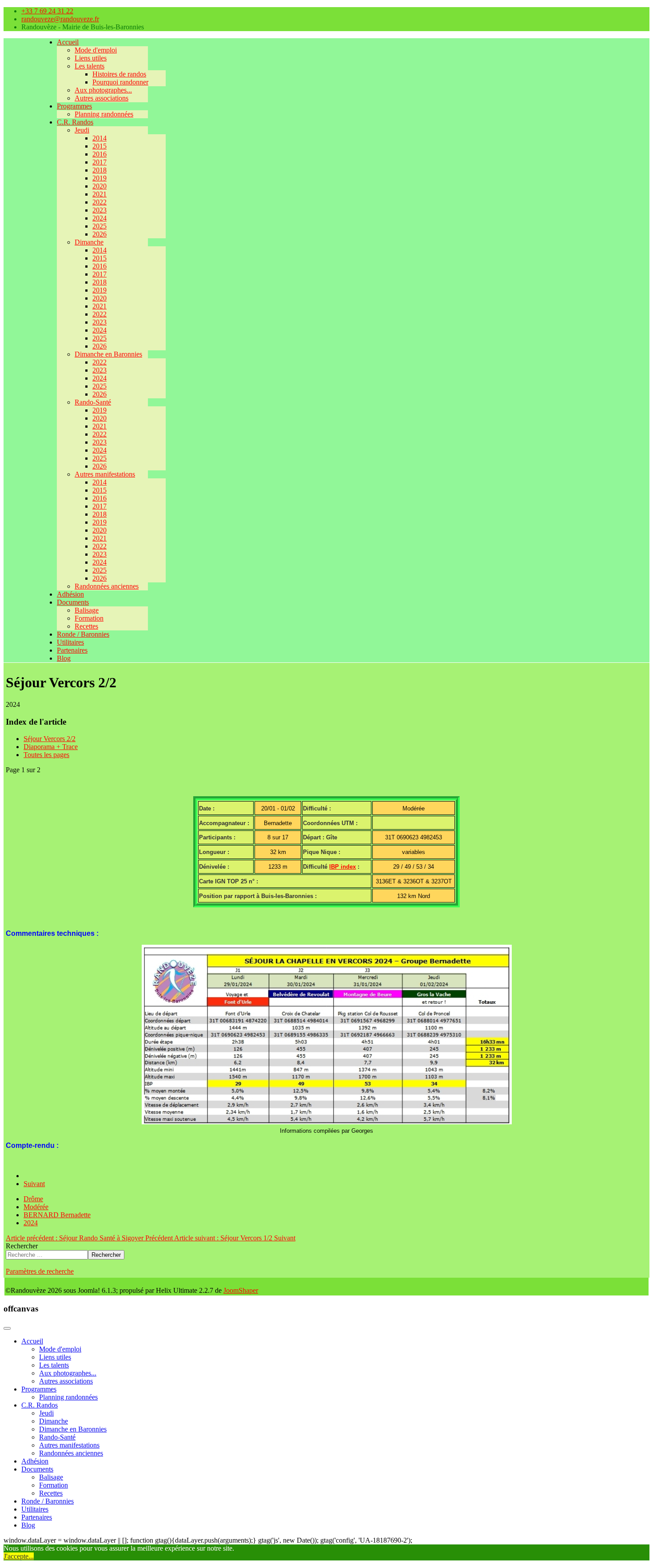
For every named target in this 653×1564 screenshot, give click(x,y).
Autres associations (101, 98)
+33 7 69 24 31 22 (47, 11)
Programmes (74, 106)
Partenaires (72, 650)
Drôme (33, 1199)
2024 (99, 218)
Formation (89, 618)
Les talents (89, 66)
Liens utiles (91, 58)
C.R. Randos (75, 122)
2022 (99, 202)
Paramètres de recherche (40, 1271)
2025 (99, 226)
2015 (99, 146)
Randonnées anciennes (107, 586)
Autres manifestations (105, 474)
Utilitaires (70, 642)
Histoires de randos (119, 74)
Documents (73, 602)
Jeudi (82, 130)
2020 (99, 186)
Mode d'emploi (96, 50)
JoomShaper (240, 1290)
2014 (99, 138)
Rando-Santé (93, 402)
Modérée (36, 1207)
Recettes (86, 626)
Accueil (68, 42)
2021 (99, 194)
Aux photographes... (103, 90)
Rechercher (22, 1246)
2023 (99, 210)
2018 (99, 170)
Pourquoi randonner (120, 82)
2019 (99, 178)
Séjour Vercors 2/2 (50, 738)
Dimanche (89, 242)
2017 (99, 162)
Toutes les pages (46, 754)
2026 (99, 234)
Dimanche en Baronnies (108, 354)
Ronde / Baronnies (83, 634)
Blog (64, 658)
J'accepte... (19, 1556)
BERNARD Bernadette (57, 1215)
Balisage (87, 610)
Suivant (34, 1183)
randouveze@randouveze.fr (60, 19)
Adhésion (70, 594)
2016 (99, 154)
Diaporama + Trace (51, 746)
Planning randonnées (104, 114)
